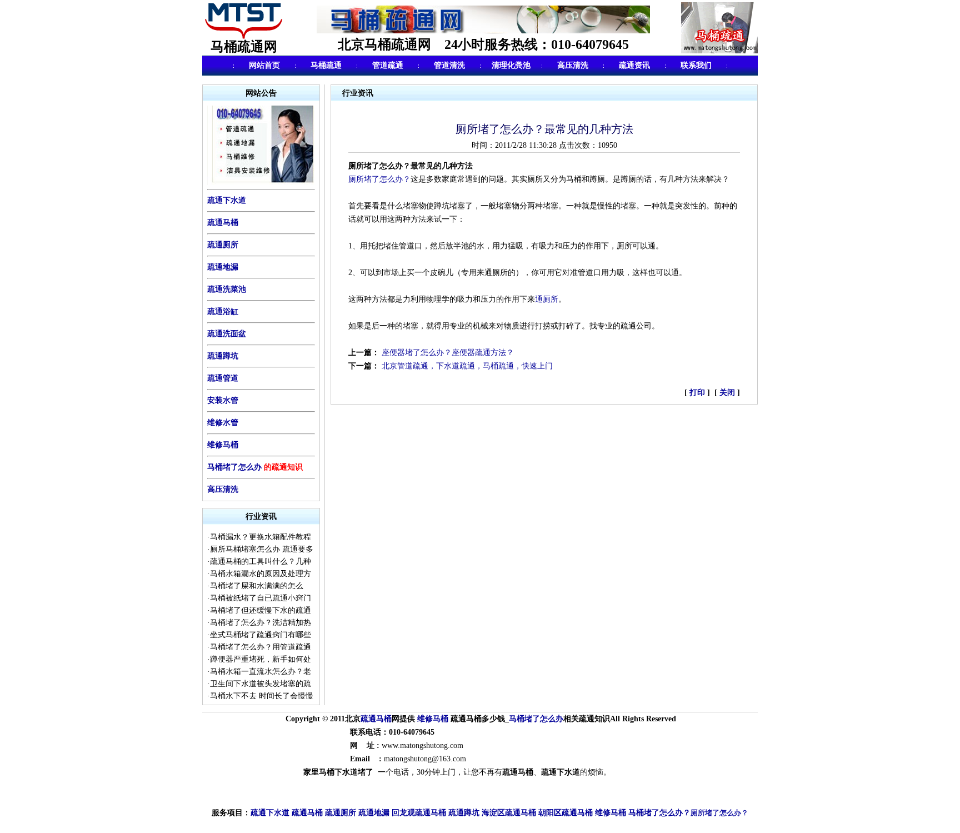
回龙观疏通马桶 (419, 813)
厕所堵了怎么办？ (379, 179)
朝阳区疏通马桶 (565, 813)
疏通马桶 (222, 222)
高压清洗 (572, 65)
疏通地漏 (222, 267)
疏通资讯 (634, 65)
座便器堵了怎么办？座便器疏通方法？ (448, 352)
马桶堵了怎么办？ (659, 812)
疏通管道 (222, 378)
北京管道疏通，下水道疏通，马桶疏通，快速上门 (467, 366)
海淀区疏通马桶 (509, 813)
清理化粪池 (511, 65)
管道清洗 (449, 65)
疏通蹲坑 (222, 356)
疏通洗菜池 (226, 289)
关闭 (727, 392)
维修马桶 (222, 445)
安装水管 (222, 400)
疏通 (368, 719)
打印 (698, 392)
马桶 (384, 719)
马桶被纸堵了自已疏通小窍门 (260, 598)
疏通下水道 (270, 813)
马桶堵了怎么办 (234, 467)
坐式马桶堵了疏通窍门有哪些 (260, 635)
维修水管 (222, 422)
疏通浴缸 (222, 311)
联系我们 (696, 65)
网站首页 (264, 65)
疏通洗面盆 (226, 334)
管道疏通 (387, 65)
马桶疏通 (326, 65)
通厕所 (546, 299)
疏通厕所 (222, 245)
